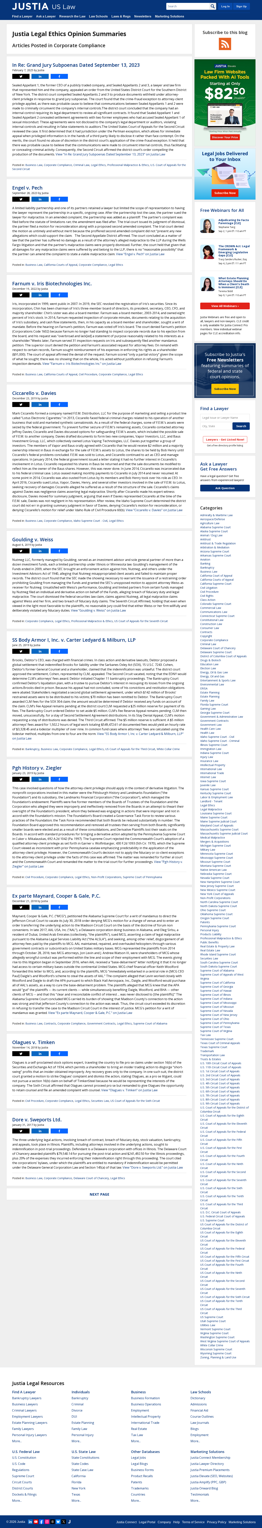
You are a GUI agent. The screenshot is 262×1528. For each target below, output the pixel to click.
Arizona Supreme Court (214, 551)
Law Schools (98, 16)
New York (79, 1488)
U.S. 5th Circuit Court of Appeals (220, 1087)
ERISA (204, 688)
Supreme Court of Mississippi (218, 1003)
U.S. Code (18, 1464)
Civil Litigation (208, 587)
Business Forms (142, 1470)
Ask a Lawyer (46, 16)
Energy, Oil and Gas (212, 676)
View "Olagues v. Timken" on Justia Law (129, 1090)
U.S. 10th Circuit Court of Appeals (220, 1063)
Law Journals (199, 1423)
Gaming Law (208, 708)
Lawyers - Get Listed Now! (225, 439)
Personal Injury (209, 930)
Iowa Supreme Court (213, 781)
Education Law (209, 664)
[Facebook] (41, 1521)
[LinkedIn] (30, 1521)
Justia (21, 1521)
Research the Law (72, 16)
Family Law (207, 700)
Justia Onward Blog (204, 1488)
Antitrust (205, 539)
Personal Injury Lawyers (29, 1435)
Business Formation (145, 1398)
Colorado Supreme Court (215, 604)
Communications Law (213, 612)
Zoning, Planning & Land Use (218, 1357)
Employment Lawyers (27, 1416)
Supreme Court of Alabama (150, 1023)
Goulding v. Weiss (32, 539)
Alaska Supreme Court (214, 531)
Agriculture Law (209, 523)
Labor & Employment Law (216, 797)
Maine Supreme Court (213, 817)
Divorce (77, 1410)
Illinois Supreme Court (213, 745)
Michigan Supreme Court (215, 845)
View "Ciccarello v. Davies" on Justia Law (154, 510)
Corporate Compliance (58, 165)
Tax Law (205, 1035)
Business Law (33, 165)
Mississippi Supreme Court (216, 857)
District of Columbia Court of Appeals (223, 656)
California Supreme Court (216, 583)
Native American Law (213, 870)
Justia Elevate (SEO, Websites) (211, 1476)
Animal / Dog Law (211, 535)
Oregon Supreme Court (214, 918)
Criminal (77, 1404)
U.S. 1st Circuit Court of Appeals (220, 1071)
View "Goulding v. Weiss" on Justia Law (98, 610)
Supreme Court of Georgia (216, 986)
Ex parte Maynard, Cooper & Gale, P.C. (56, 895)
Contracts (50, 1023)
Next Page (99, 1194)
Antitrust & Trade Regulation (218, 543)
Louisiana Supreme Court (216, 813)
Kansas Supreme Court (214, 789)
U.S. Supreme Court (212, 1220)
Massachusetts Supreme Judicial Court (224, 833)
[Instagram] (47, 1521)
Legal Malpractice (211, 809)
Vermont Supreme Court (215, 1329)
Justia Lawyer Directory (207, 1464)
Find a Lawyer (22, 16)
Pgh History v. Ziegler (37, 767)
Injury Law (206, 757)
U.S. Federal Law (26, 1451)
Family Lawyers (23, 1429)
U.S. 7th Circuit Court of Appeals (220, 1095)
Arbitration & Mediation (214, 547)
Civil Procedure (88, 374)
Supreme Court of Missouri (217, 1007)
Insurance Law (209, 761)
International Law (211, 769)
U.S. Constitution (24, 1457)
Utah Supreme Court (213, 1321)
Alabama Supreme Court (215, 527)
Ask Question (225, 488)
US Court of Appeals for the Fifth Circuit (224, 1256)
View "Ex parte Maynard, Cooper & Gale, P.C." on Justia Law (90, 1013)
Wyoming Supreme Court (216, 1353)
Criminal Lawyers (24, 1410)
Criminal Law (81, 165)
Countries (138, 1494)
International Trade (212, 773)
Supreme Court (23, 1476)
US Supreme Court (211, 1317)
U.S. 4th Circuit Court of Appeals (220, 1083)
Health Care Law (210, 729)
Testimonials (199, 1494)
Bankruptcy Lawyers (26, 1398)
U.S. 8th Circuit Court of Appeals (220, 1099)
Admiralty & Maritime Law (216, 515)
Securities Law (100, 1101)
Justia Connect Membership (210, 1457)
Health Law (207, 733)
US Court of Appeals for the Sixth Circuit (135, 1101)
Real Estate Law (210, 950)
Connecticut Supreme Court (217, 616)
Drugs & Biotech (210, 660)
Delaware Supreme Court (216, 652)
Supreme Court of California (217, 982)
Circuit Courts (22, 1482)
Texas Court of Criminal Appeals (220, 1043)
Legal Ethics (98, 165)
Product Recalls (142, 1476)
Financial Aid (199, 1410)
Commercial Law (210, 608)
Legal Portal (147, 1522)
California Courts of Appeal (60, 265)
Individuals (81, 1392)
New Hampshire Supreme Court (220, 882)
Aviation (205, 559)
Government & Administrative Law (221, 716)
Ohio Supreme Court (213, 910)
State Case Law (82, 1470)
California (79, 1476)
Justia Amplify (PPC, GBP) (208, 1482)
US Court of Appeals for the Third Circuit (130, 749)
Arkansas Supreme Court (215, 555)
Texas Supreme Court (213, 1047)
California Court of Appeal (216, 575)
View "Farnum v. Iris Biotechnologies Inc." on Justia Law (81, 364)
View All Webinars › (225, 306)
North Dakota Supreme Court (218, 906)
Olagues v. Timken (33, 1042)
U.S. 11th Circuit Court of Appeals (220, 1067)
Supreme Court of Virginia (216, 1031)
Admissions (198, 1404)
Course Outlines (202, 1416)
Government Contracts (101, 1023)
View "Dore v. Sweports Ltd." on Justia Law (153, 1167)
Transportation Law (212, 1055)
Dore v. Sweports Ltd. (37, 1119)
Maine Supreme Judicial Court (218, 821)
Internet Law (208, 777)
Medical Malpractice (212, 837)
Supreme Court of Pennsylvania (142, 877)
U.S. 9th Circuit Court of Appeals (220, 1103)
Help (176, 1522)
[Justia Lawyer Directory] (69, 1521)
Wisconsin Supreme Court (216, 1349)
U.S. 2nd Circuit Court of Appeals (220, 1075)
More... (17, 1441)
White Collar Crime (168, 749)
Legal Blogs (139, 1464)
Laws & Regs (121, 16)
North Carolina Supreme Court (219, 902)
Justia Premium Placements (210, 1470)
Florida (76, 1482)
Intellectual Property (212, 765)
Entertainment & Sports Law (218, 680)
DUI (74, 1416)
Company (164, 1522)
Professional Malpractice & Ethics (128, 165)
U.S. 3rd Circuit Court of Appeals (220, 1079)
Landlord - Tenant (211, 801)
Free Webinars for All (222, 210)
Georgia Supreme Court (215, 712)
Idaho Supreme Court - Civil (90, 521)
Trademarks (140, 1488)
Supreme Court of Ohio (214, 1019)
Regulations (20, 1470)
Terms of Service (193, 1522)
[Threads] (52, 1521)
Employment (140, 1410)
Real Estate (139, 1429)
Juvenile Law (208, 785)
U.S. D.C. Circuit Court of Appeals (220, 1212)
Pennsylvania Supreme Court (218, 926)
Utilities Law (207, 1325)
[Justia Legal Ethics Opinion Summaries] (30, 6)
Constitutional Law (211, 620)
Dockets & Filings (24, 1494)
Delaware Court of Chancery (91, 1178)
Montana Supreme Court (215, 866)
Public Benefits (209, 942)
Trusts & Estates (210, 1059)
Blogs (194, 1429)
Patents (205, 922)
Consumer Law (209, 628)
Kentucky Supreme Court (215, 793)
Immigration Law (210, 749)
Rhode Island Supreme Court (218, 954)
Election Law (208, 668)
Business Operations (146, 1404)
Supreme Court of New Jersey (218, 1015)
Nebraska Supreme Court (216, 874)
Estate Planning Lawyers (29, 1423)
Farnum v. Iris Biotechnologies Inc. (52, 283)
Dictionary (197, 1398)
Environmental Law (212, 684)
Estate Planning (209, 692)
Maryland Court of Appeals (216, 825)
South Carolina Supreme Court (219, 962)
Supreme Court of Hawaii (216, 990)
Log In (225, 6)
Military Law (207, 849)
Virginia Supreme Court (214, 1333)
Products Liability (210, 934)
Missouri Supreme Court (215, 861)
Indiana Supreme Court (214, 753)
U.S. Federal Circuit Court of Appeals (222, 1216)
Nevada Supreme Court (214, 878)
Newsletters (142, 16)
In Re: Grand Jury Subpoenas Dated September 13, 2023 (76, 65)
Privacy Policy (216, 1522)
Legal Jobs (138, 1457)
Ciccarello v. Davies (34, 393)
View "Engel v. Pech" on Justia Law (140, 254)
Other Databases (145, 1451)
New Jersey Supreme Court (217, 886)
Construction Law (211, 624)
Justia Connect (126, 1522)
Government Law (211, 724)
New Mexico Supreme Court (217, 890)
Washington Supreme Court (217, 1337)
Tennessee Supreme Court (216, 1039)
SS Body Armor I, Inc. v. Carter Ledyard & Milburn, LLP (74, 639)
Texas (76, 1494)
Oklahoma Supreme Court (216, 914)
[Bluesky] (58, 1521)
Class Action (207, 600)
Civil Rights (206, 596)
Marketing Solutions (169, 16)
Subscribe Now (225, 389)
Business (138, 1392)
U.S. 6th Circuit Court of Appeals (220, 1091)
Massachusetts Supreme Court (219, 829)
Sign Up (241, 6)
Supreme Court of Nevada (216, 1011)
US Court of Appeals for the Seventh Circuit (141, 621)
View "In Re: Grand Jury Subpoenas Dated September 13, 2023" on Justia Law (110, 154)
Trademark (207, 1051)
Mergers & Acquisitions (214, 841)
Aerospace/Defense (212, 519)
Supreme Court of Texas (215, 1027)
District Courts (22, 1488)
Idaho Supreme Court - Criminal (219, 741)
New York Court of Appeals (217, 894)
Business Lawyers (25, 1404)
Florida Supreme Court (214, 704)
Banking (205, 563)
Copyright (206, 636)
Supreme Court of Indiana (216, 999)
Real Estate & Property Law (217, 946)
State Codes (80, 1464)
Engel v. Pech (27, 187)
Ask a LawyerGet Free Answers (218, 466)
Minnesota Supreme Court (216, 853)
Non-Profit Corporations (106, 877)
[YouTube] (36, 1521)
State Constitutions (85, 1457)
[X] (63, 1521)
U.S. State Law (84, 1451)
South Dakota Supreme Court (218, 966)
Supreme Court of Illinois (215, 994)
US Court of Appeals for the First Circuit (224, 1260)
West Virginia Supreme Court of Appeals (225, 1341)
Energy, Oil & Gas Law (214, 672)
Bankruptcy (32, 749)
